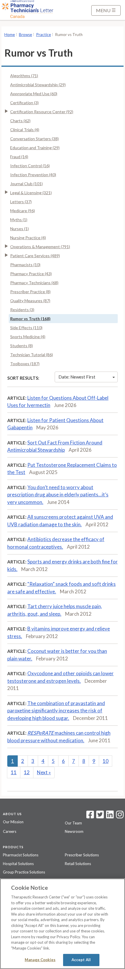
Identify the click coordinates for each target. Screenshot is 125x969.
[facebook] (90, 816)
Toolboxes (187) (25, 363)
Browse (25, 34)
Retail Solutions (78, 863)
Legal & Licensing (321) (31, 192)
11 (14, 772)
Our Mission (13, 821)
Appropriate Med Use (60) (33, 93)
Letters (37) (21, 201)
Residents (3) (22, 309)
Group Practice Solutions (24, 872)
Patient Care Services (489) (35, 255)
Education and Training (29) (35, 147)
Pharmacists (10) (25, 264)
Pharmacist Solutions (20, 855)
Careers (9, 831)
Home (9, 34)
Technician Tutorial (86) (31, 354)
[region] (62, 923)
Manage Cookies (40, 959)
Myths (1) (18, 219)
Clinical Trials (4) (24, 129)
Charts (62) (20, 120)
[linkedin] (110, 816)
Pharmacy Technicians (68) (34, 282)
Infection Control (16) (30, 165)
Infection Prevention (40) (33, 174)
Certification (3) (24, 102)
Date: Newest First (76, 376)
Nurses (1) (19, 228)
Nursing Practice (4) (28, 237)
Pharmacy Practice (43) (31, 273)
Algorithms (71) (24, 75)
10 (105, 761)
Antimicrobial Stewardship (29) (38, 84)
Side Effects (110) (26, 327)
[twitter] (99, 816)
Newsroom (74, 831)
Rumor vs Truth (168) (30, 318)
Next (44, 772)
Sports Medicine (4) (27, 336)
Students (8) (21, 345)
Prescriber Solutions (82, 855)
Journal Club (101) (26, 183)
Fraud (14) (19, 156)
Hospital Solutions (18, 863)
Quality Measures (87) (30, 300)
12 (27, 772)
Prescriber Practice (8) (30, 291)
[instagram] (120, 816)
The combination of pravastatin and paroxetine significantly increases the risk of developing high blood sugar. (56, 710)
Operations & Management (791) (40, 246)
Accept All (81, 959)
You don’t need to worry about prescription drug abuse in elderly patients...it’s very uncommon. (57, 494)
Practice (43, 34)
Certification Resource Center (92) (41, 111)
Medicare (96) (22, 210)
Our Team (73, 823)
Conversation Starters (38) (34, 138)
